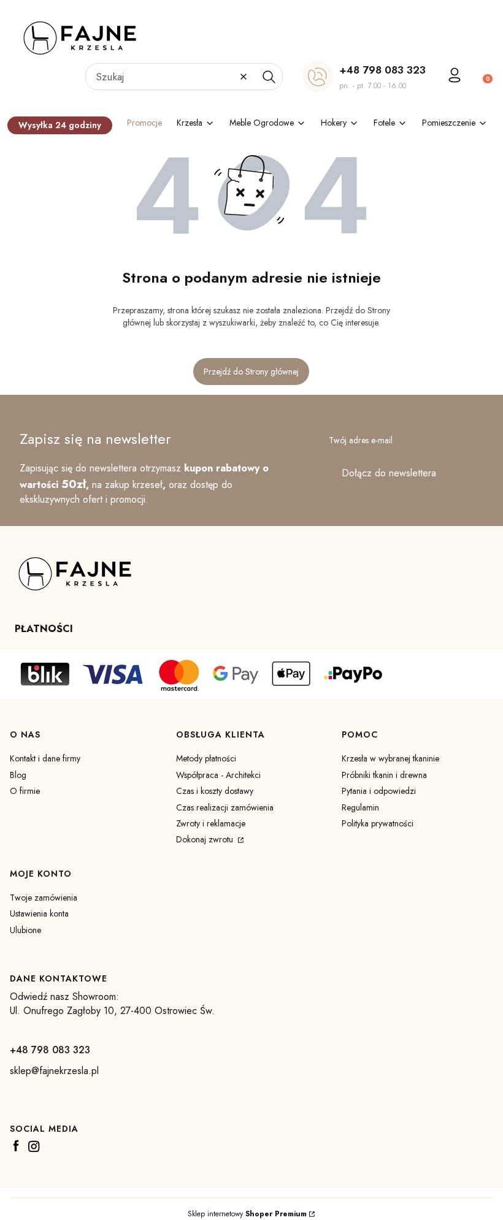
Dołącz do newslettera (389, 473)
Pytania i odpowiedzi (379, 791)
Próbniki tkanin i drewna (384, 775)
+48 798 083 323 (382, 70)
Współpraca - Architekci (218, 775)
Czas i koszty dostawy (214, 791)
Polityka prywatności (377, 823)
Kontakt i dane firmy (45, 758)
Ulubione (25, 930)
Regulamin (360, 807)
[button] (269, 76)
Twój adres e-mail (361, 440)
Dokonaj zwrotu (206, 839)
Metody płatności (206, 758)
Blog (18, 775)
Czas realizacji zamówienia (225, 807)
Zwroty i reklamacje (210, 823)
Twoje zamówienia (43, 897)
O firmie (25, 791)
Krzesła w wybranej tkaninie (390, 758)
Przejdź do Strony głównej (251, 371)
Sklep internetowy (247, 1213)
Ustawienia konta (39, 913)
